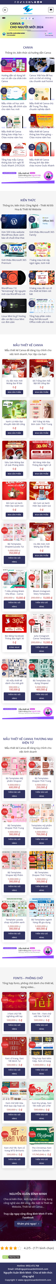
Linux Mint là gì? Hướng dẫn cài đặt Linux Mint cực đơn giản (13, 319)
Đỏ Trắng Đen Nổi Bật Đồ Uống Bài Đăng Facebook (41, 383)
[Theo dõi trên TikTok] (21, 2)
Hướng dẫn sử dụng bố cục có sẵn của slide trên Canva (13, 78)
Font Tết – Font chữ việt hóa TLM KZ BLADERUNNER (41, 1016)
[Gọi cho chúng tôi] (32, 2)
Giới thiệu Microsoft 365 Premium (13, 261)
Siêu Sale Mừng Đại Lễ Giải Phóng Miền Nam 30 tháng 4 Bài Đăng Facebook (14, 466)
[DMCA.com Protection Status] (11, 1256)
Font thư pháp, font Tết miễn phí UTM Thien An (41, 1106)
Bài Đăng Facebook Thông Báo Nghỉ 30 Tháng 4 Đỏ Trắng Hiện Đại (14, 640)
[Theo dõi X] (24, 2)
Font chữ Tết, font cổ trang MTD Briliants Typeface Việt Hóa (14, 1150)
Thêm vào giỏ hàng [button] (14, 560)
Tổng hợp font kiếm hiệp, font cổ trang (41, 1059)
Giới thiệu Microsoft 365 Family (41, 233)
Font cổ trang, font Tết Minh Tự (14, 1059)
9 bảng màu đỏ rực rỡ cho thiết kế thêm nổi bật (40, 291)
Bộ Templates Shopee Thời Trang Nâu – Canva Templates (41, 782)
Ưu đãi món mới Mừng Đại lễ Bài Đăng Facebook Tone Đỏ (14, 384)
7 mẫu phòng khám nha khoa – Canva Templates (14, 594)
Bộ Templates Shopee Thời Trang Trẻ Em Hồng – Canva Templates (14, 829)
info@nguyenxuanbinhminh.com (31, 1269)
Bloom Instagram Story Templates (41, 592)
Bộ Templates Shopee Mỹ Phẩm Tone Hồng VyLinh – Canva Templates (14, 876)
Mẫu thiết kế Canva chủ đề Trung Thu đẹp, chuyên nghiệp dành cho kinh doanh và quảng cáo (41, 109)
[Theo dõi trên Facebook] (15, 2)
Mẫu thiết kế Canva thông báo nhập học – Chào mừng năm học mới (12, 136)
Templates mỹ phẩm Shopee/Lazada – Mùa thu (41, 828)
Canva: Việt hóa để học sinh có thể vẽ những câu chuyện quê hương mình (41, 80)
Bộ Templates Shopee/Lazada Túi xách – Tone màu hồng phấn (14, 548)
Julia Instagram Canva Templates (41, 637)
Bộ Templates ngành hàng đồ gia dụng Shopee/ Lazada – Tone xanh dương (41, 923)
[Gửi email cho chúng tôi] (29, 2)
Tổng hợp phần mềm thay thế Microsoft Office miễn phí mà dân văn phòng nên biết (41, 320)
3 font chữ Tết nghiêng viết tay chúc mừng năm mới (14, 1016)
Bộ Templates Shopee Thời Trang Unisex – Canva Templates (41, 876)
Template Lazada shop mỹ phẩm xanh (14, 921)
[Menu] (5, 9)
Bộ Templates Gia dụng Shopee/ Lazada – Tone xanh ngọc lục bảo (42, 684)
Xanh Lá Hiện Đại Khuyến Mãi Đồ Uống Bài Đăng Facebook (14, 424)
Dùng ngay (14, 647)
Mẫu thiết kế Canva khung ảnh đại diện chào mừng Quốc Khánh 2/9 (41, 164)
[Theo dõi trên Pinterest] (35, 2)
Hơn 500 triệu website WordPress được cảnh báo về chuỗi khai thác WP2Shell (12, 236)
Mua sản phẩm (14, 392)
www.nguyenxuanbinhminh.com (34, 1279)
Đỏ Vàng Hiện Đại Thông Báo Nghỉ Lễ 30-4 (41, 465)
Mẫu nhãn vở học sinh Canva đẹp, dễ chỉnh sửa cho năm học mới (14, 106)
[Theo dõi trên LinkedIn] (38, 2)
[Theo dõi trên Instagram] (18, 2)
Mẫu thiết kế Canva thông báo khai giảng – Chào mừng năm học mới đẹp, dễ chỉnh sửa (41, 136)
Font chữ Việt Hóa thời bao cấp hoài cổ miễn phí (14, 1106)
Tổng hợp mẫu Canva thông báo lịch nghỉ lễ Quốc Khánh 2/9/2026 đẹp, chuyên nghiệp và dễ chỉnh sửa (13, 165)
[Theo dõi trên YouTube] (41, 2)
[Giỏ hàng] (50, 9)
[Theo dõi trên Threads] (26, 2)
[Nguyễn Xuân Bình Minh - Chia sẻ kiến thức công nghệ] (28, 9)
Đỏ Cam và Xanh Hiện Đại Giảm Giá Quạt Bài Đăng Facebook (14, 507)
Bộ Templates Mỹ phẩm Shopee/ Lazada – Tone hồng (14, 781)
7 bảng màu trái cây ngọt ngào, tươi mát (39, 261)
